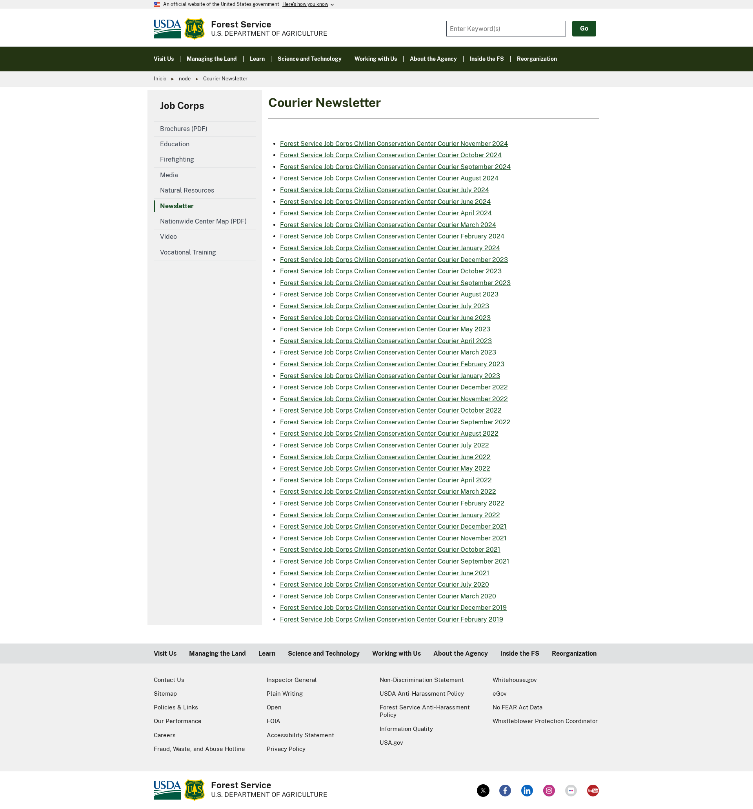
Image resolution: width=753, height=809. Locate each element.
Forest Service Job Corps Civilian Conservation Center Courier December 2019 (393, 607)
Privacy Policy (286, 748)
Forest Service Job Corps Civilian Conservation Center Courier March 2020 (388, 596)
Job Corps (182, 105)
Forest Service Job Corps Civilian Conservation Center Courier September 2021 (395, 561)
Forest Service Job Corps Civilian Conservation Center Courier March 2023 (388, 352)
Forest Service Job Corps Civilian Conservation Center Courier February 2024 (392, 236)
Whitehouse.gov (515, 679)
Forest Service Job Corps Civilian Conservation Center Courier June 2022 (385, 457)
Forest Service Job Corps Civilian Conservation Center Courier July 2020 (384, 584)
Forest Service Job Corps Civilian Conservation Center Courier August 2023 (389, 294)
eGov (500, 693)
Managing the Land (217, 653)
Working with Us (396, 653)
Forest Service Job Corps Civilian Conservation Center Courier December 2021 (393, 526)
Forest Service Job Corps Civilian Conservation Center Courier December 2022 (394, 387)
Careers (165, 735)
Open (274, 707)
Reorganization (574, 653)
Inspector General (292, 679)
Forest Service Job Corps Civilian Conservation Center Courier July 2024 (384, 190)
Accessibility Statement (300, 735)
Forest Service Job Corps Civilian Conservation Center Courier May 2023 (385, 329)
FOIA (273, 721)
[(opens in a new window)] (483, 790)
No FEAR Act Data (517, 707)
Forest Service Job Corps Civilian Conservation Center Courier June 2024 (385, 201)
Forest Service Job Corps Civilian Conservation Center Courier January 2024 (390, 248)
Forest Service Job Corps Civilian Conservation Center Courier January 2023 (390, 376)
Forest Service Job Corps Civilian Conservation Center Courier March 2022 (388, 491)
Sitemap (165, 693)
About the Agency (460, 653)
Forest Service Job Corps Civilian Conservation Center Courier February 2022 (392, 503)
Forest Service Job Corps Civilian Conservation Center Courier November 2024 (394, 143)
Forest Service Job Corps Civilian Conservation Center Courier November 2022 (394, 399)
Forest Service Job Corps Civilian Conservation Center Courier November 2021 (393, 538)
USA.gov (391, 742)
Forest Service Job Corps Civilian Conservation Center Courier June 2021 (384, 573)
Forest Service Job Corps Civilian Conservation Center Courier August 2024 (389, 178)
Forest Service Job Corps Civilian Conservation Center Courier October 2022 (391, 410)
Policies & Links (176, 707)
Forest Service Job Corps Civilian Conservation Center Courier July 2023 (384, 306)
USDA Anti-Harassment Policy (422, 693)
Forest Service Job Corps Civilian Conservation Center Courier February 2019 (391, 619)
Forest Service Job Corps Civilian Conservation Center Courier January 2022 (390, 515)
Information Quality (406, 728)
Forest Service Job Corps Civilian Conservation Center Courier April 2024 (386, 213)
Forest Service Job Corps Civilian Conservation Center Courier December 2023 (394, 260)
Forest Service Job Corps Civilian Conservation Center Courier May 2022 (385, 468)
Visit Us (165, 653)
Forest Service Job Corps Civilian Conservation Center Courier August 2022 (389, 433)
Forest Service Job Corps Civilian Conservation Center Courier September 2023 (395, 283)
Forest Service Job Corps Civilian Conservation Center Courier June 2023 (385, 318)
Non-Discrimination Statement (422, 679)
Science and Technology (324, 653)
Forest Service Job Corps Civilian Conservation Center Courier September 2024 (395, 167)
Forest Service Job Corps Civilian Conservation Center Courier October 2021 (390, 549)
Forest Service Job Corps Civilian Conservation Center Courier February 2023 (392, 364)
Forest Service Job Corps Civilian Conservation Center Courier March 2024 (388, 225)
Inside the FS (519, 653)
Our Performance (178, 721)
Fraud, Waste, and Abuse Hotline (199, 748)
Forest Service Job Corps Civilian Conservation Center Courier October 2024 (391, 155)
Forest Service (241, 24)
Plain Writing (285, 693)
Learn (266, 653)
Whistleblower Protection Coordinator (545, 721)
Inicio (160, 79)
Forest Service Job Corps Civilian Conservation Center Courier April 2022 (386, 480)
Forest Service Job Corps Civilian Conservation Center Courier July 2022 (384, 445)
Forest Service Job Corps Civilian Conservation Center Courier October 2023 (391, 271)
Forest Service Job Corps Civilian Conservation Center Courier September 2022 (395, 422)
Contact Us (169, 679)
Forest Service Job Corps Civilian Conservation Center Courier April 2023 (386, 341)
